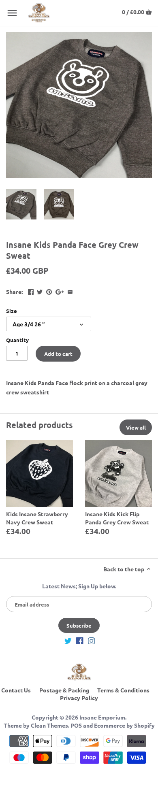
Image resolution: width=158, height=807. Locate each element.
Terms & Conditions (123, 690)
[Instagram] (91, 640)
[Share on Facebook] (31, 290)
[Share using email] (70, 290)
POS (76, 725)
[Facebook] (79, 640)
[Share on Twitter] (40, 290)
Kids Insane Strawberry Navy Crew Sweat (37, 518)
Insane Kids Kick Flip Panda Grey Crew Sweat (117, 518)
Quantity (17, 340)
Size (11, 311)
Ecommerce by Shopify (124, 725)
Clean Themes (49, 725)
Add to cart (58, 353)
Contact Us (16, 690)
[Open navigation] (12, 13)
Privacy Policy (79, 697)
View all (136, 427)
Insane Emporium (102, 717)
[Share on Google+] (60, 290)
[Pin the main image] (49, 290)
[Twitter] (68, 640)
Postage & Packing (64, 690)
